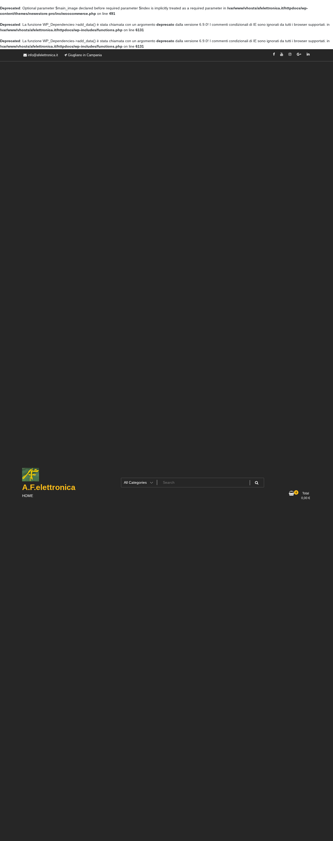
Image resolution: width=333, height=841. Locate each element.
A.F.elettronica (48, 487)
